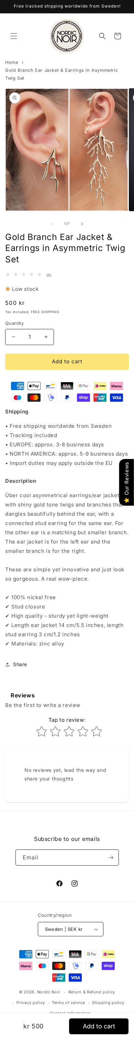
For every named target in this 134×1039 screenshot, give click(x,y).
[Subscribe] (111, 857)
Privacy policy (30, 1002)
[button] (13, 36)
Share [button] (20, 664)
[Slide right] (82, 223)
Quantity (14, 323)
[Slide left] (51, 223)
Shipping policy (108, 1002)
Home (11, 62)
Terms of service (68, 1002)
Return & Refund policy (91, 992)
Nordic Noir (48, 992)
